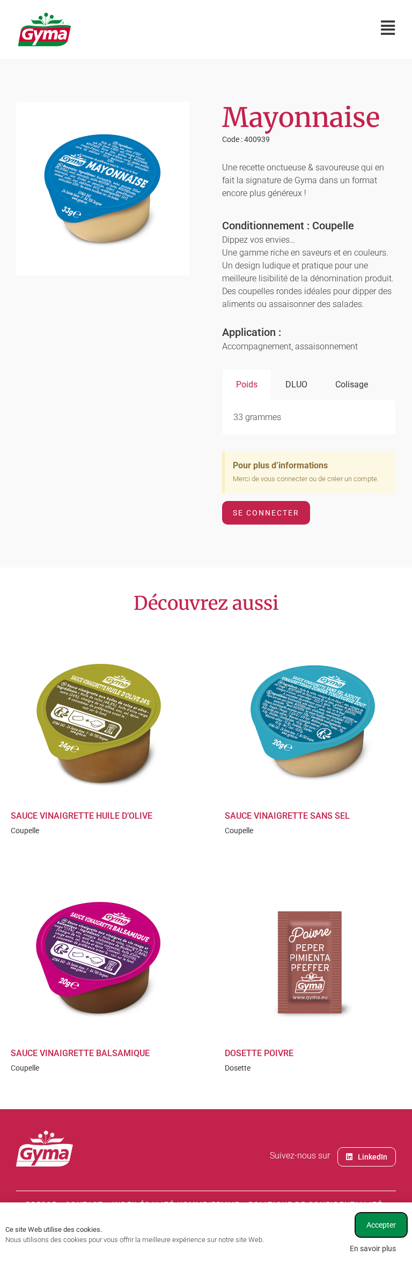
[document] (206, 635)
